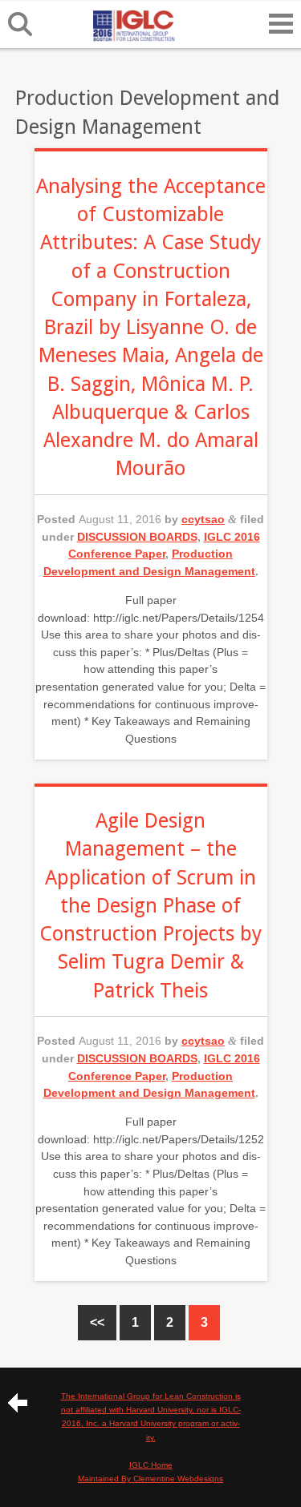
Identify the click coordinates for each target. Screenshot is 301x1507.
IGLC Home (151, 1465)
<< (97, 1322)
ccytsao (203, 519)
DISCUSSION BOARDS (137, 536)
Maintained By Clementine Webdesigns (150, 1478)
